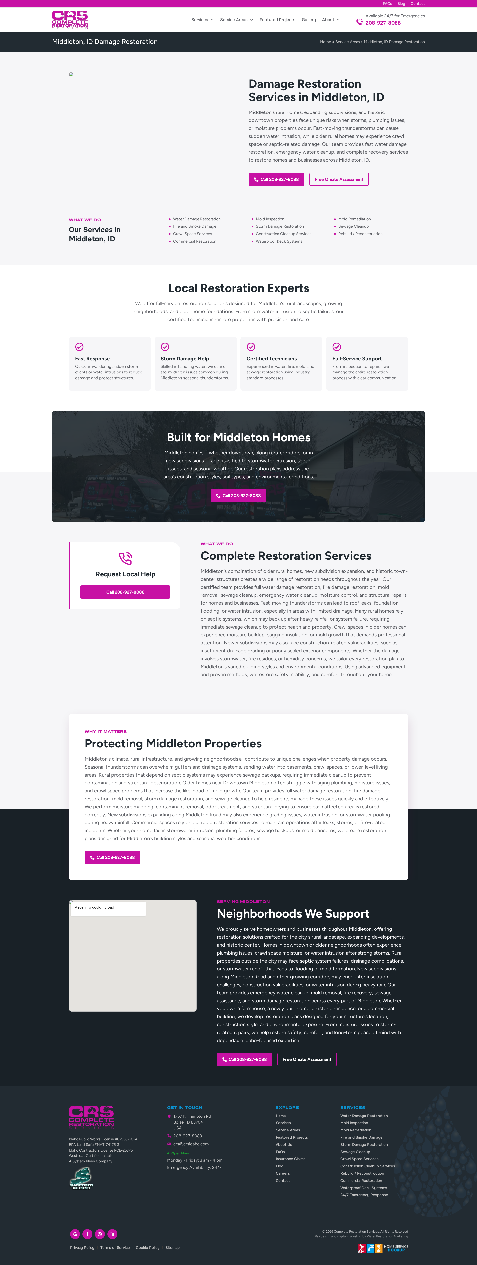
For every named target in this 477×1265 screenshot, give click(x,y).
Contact (418, 3)
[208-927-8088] (359, 22)
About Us (284, 1144)
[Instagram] (100, 1234)
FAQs (387, 3)
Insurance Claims (290, 1159)
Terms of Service (115, 1247)
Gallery (309, 19)
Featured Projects (277, 19)
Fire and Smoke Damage (361, 1137)
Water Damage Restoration (364, 1116)
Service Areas (234, 19)
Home (325, 41)
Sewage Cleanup (355, 1152)
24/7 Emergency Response (364, 1195)
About (328, 19)
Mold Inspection (354, 1123)
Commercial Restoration (361, 1180)
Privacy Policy (82, 1247)
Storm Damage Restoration (364, 1144)
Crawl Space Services (359, 1159)
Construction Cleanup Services (367, 1166)
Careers (283, 1173)
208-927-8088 (383, 23)
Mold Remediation (355, 1130)
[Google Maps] (75, 1234)
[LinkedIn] (112, 1234)
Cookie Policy (147, 1247)
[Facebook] (87, 1234)
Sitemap (172, 1247)
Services (199, 19)
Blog (401, 3)
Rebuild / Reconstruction (362, 1173)
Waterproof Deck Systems (363, 1188)
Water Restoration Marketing (387, 1236)
